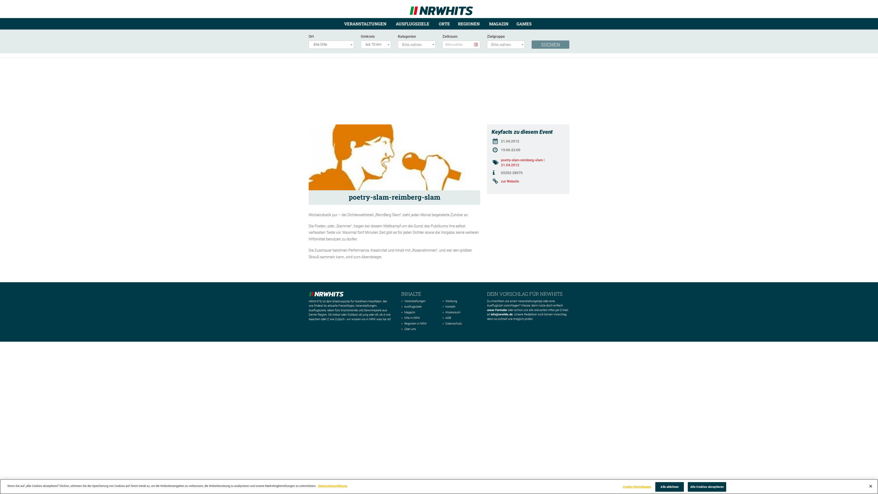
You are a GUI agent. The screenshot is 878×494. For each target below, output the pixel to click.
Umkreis (368, 36)
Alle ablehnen (670, 487)
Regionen (469, 24)
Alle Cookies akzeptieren (707, 487)
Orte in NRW (412, 317)
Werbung (451, 301)
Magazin (499, 24)
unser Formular (497, 310)
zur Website (510, 181)
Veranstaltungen (365, 24)
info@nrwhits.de (502, 314)
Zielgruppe (496, 36)
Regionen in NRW (415, 323)
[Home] (441, 9)
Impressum (452, 312)
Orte (444, 24)
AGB (448, 317)
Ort (311, 36)
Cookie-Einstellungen (637, 487)
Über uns (410, 329)
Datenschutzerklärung (332, 486)
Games (524, 24)
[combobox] (331, 44)
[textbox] (418, 45)
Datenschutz (453, 323)
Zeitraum (450, 36)
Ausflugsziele (412, 24)
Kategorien (407, 36)
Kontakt (450, 306)
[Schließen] (871, 486)
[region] (439, 486)
